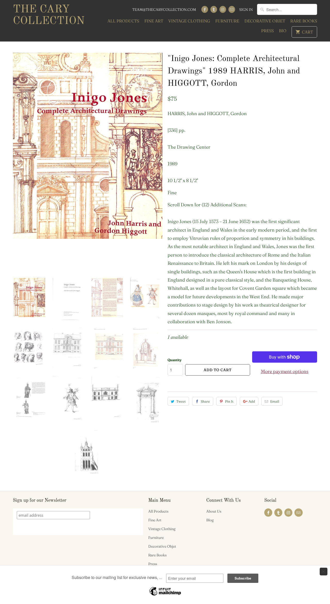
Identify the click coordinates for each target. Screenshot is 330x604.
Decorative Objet (264, 20)
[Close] (323, 571)
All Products (123, 20)
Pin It (229, 401)
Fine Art (153, 20)
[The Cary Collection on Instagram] (222, 9)
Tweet (181, 401)
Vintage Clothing (189, 20)
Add (252, 401)
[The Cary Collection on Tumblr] (213, 9)
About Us (213, 511)
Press (267, 30)
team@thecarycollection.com (164, 9)
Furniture (227, 20)
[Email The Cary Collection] (231, 9)
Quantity (175, 360)
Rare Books (303, 20)
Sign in (246, 9)
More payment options (284, 371)
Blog (210, 520)
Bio (282, 30)
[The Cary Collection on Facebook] (204, 9)
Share (205, 401)
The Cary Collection (49, 15)
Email (274, 401)
